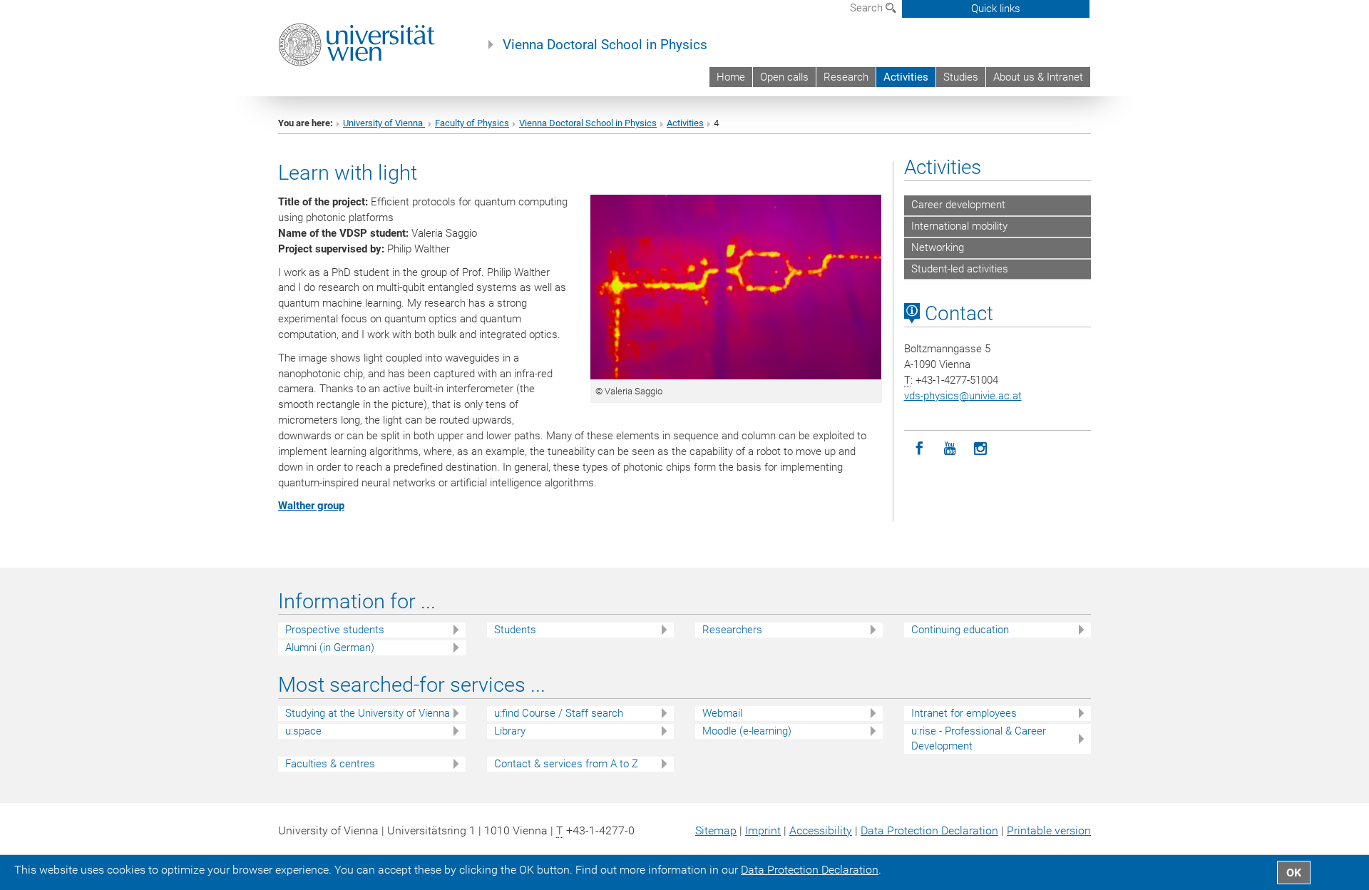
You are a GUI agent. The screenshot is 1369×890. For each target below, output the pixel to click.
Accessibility (820, 830)
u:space (303, 731)
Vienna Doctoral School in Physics (605, 45)
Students (515, 629)
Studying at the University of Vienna (367, 713)
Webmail (722, 713)
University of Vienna (384, 123)
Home (731, 77)
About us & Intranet (1038, 77)
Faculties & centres (330, 763)
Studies (960, 77)
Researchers (732, 629)
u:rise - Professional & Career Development (978, 738)
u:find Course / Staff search (558, 713)
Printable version (1049, 830)
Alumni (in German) (329, 647)
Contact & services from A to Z (566, 763)
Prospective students (334, 629)
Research (846, 77)
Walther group (311, 505)
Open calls (784, 77)
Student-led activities (959, 268)
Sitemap (716, 830)
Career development (958, 204)
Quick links (995, 8)
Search (868, 7)
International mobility (959, 226)
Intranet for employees (964, 713)
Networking (937, 247)
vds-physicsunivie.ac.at (963, 395)
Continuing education (960, 629)
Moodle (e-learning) (746, 731)
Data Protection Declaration (929, 830)
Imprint (763, 830)
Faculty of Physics (472, 123)
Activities (905, 77)
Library (509, 731)
